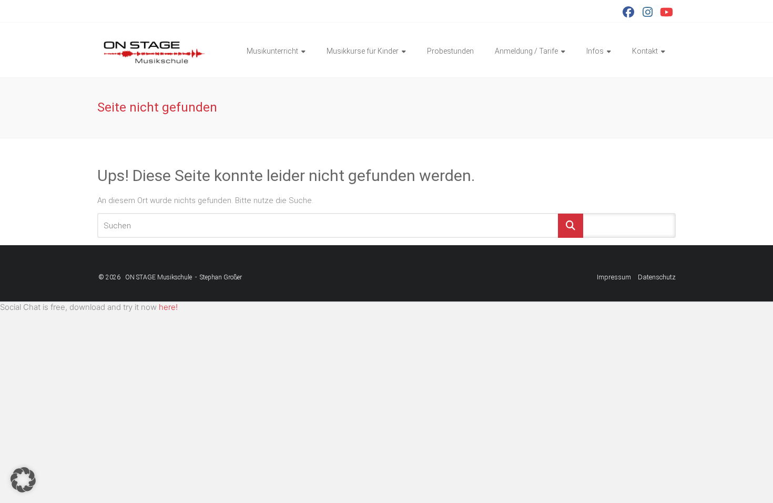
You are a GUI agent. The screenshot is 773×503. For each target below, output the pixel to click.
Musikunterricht (272, 51)
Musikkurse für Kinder (363, 51)
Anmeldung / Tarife (526, 51)
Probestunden (450, 51)
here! (168, 307)
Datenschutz (657, 277)
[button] (23, 480)
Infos (595, 51)
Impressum (614, 277)
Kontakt (645, 51)
